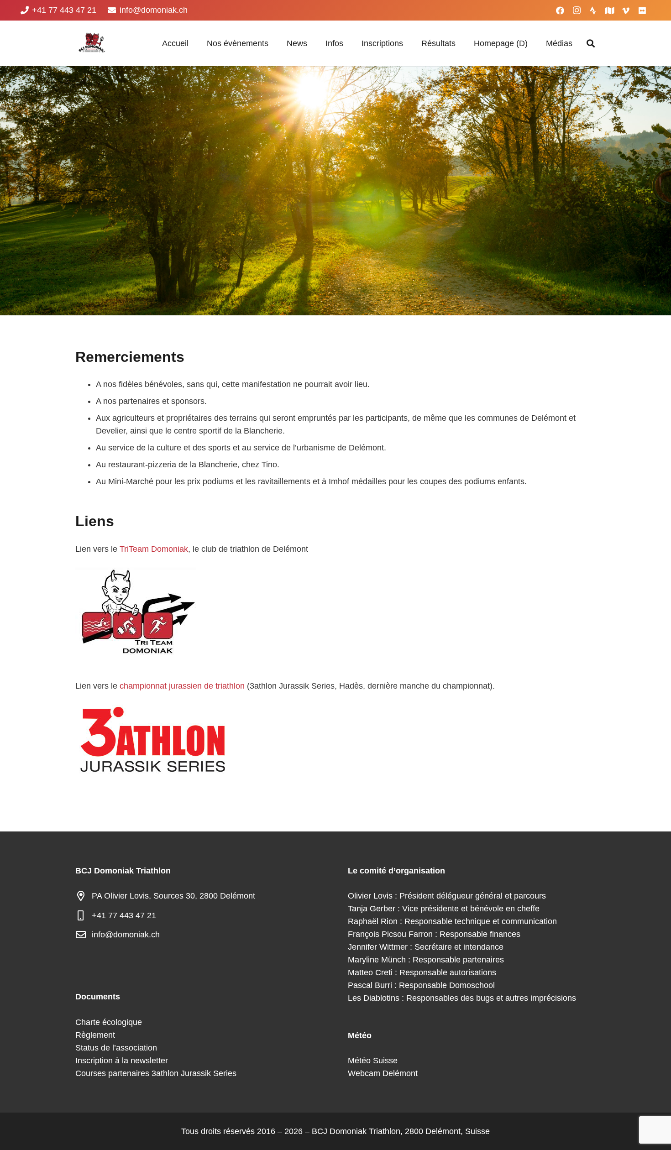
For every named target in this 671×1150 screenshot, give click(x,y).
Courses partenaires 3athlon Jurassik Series (155, 1073)
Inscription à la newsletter (121, 1060)
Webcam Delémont (383, 1073)
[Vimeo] (626, 10)
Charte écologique (108, 1022)
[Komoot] (609, 10)
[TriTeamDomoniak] (335, 611)
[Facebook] (560, 10)
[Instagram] (576, 10)
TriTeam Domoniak (154, 549)
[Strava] (593, 10)
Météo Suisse (373, 1060)
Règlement (95, 1035)
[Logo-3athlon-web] (335, 739)
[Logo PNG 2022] (91, 43)
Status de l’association (116, 1047)
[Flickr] (642, 10)
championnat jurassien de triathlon (182, 685)
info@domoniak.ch (126, 934)
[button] (273, 43)
